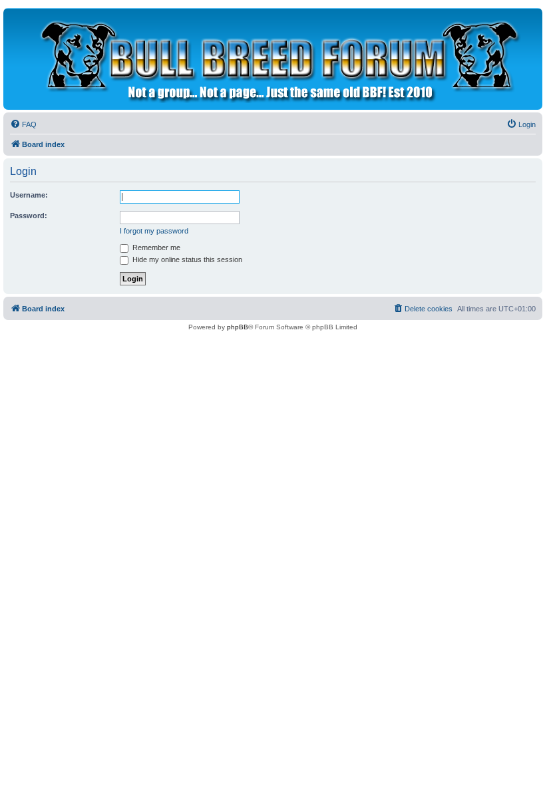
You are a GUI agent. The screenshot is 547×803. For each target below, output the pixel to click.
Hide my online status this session (186, 259)
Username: (29, 195)
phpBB (237, 327)
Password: (28, 216)
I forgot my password (154, 231)
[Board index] (277, 58)
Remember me (155, 247)
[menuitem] (23, 124)
